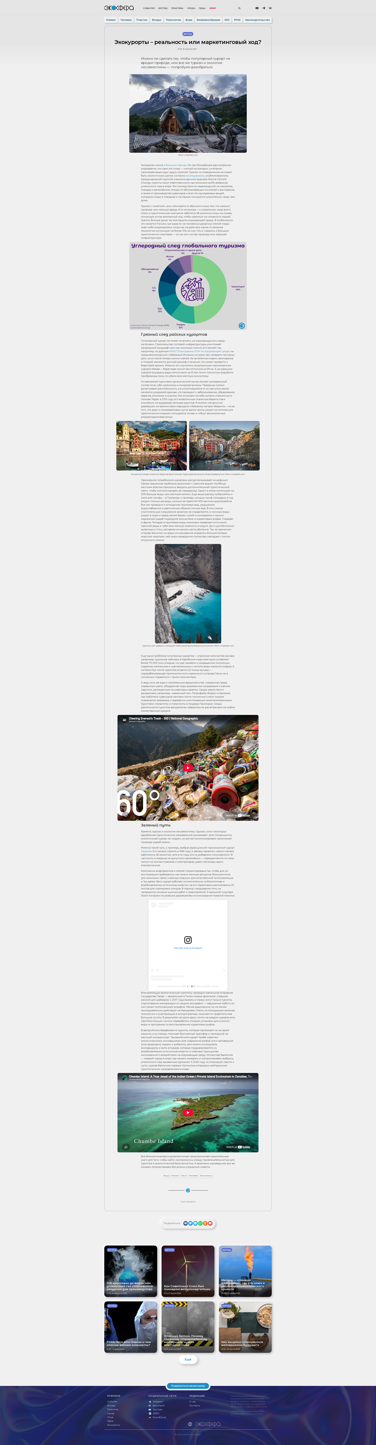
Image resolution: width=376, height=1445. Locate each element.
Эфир (212, 8)
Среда (191, 8)
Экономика (206, 1176)
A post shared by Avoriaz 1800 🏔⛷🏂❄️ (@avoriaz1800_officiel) (188, 986)
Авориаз (146, 851)
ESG (227, 20)
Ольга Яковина (188, 1202)
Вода (189, 20)
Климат (111, 20)
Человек (126, 20)
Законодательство (257, 20)
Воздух (156, 20)
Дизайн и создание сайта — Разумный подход (253, 1440)
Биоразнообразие (208, 20)
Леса (183, 1176)
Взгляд (162, 8)
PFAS (237, 20)
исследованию (195, 175)
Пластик (141, 20)
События (149, 8)
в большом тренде (175, 165)
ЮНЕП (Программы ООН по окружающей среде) (199, 351)
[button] (185, 1223)
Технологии (173, 20)
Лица (202, 8)
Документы (113, 1425)
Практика (177, 8)
